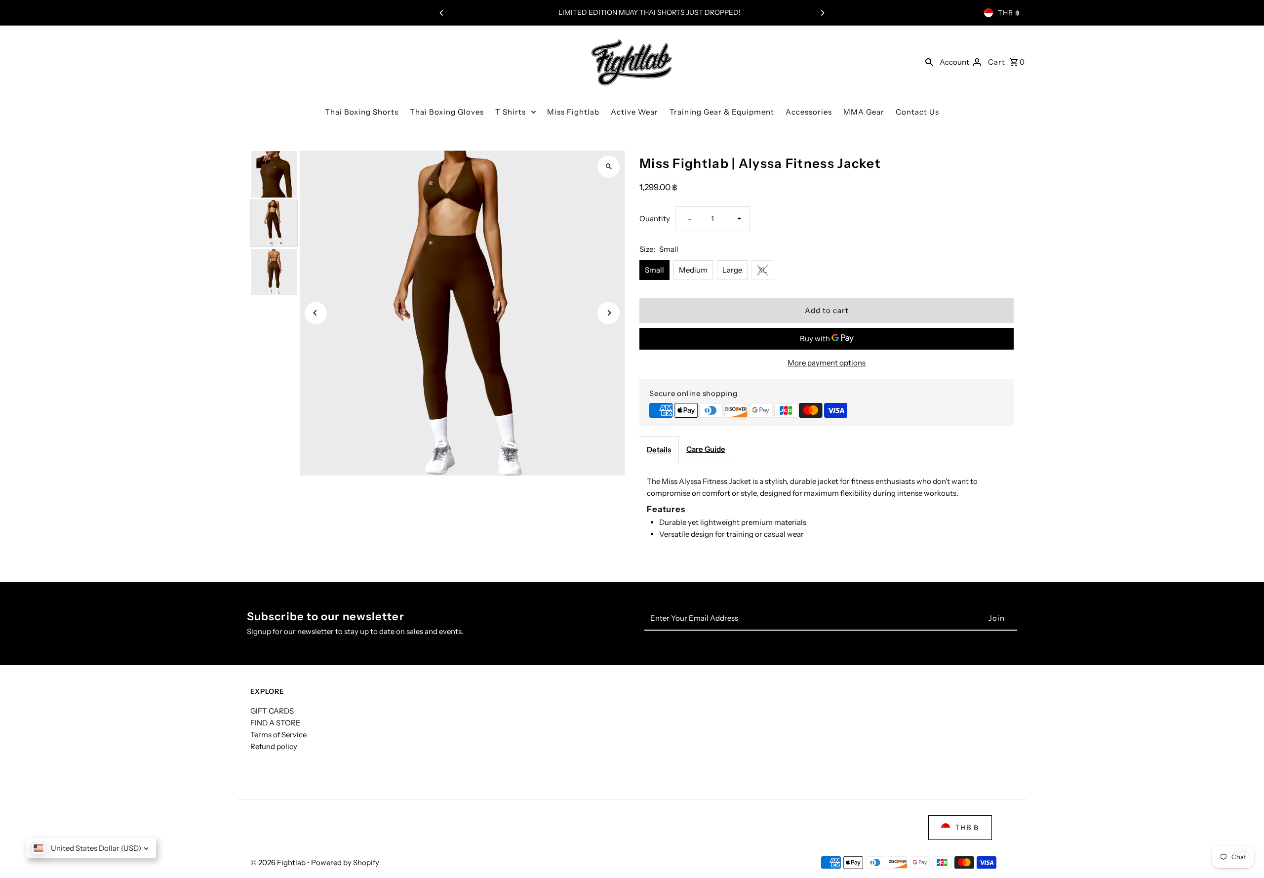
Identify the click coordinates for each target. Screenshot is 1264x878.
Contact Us (917, 112)
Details (659, 449)
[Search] (929, 62)
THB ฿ (1009, 12)
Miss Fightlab (573, 112)
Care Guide (705, 449)
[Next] (822, 12)
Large (732, 270)
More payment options (827, 362)
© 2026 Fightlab (278, 862)
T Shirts (510, 112)
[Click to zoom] (608, 167)
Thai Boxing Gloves (447, 112)
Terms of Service (278, 734)
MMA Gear (863, 112)
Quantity (654, 218)
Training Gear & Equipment (722, 112)
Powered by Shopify (345, 862)
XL (762, 270)
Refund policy (273, 746)
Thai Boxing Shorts (361, 112)
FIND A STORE (275, 722)
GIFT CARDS (272, 711)
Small (654, 270)
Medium (693, 270)
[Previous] (441, 12)
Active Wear (634, 112)
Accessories (809, 112)
